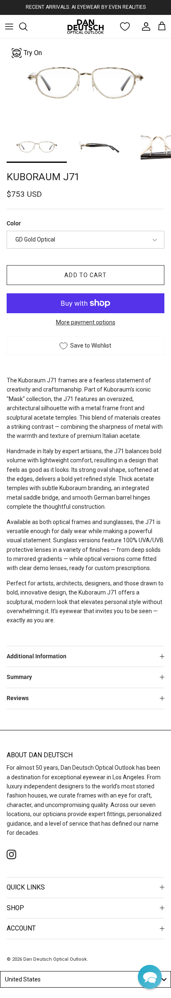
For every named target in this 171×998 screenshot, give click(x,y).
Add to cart (85, 275)
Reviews (18, 698)
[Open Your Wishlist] (124, 26)
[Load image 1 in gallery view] (85, 83)
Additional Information (36, 656)
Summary (19, 677)
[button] (150, 977)
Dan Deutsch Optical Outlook (55, 959)
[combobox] (85, 979)
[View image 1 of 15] (37, 146)
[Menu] (9, 26)
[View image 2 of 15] (99, 146)
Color (14, 223)
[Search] (27, 26)
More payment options (85, 322)
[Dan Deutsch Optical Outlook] (85, 26)
